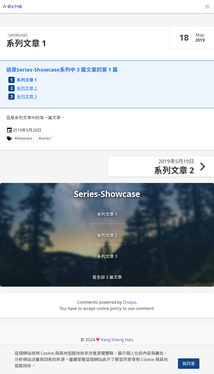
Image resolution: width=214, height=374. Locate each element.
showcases (18, 35)
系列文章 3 (27, 96)
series (45, 138)
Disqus (129, 302)
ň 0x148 (12, 6)
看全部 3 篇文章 (107, 277)
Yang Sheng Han (117, 340)
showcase (24, 138)
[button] (207, 7)
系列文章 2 (27, 88)
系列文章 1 (107, 214)
